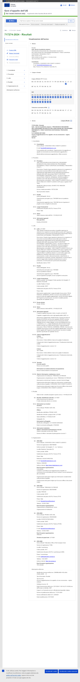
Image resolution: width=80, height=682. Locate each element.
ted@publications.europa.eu (48, 556)
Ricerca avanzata (35, 24)
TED (5, 30)
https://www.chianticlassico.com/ (54, 465)
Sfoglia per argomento (60, 24)
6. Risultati (9, 82)
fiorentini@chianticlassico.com (44, 65)
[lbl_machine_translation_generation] (48, 107)
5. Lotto (9, 78)
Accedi (64, 5)
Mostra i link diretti (14, 53)
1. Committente (11, 70)
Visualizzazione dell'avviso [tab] (11, 39)
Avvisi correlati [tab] (8, 43)
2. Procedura (10, 74)
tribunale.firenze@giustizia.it (48, 501)
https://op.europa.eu (51, 561)
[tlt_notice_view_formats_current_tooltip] (71, 121)
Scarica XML (12, 50)
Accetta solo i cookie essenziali (68, 671)
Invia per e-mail (13, 59)
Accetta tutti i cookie (51, 671)
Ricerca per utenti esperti (47, 24)
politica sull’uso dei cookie (13, 675)
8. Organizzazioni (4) (12, 86)
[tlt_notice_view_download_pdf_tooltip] (32, 97)
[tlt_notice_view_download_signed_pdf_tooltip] (66, 84)
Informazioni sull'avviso (13, 90)
